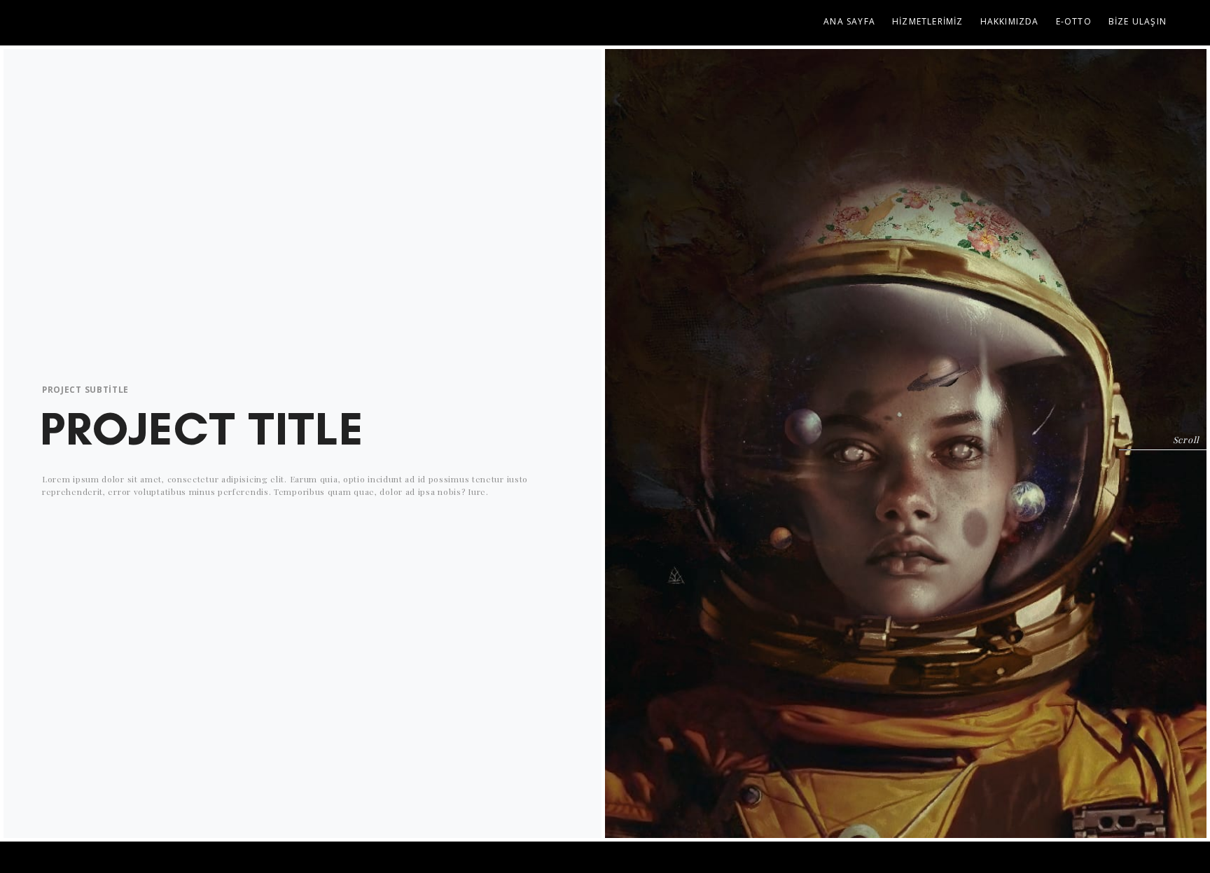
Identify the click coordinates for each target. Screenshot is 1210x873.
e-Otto (1074, 21)
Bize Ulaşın (1137, 21)
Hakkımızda (1009, 21)
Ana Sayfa (849, 21)
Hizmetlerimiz (928, 21)
